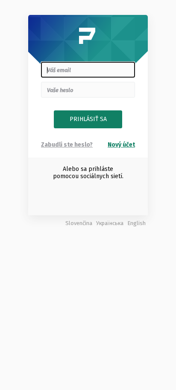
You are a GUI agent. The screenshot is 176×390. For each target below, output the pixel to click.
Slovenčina (78, 223)
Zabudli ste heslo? (67, 144)
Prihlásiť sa (88, 119)
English (136, 223)
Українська (109, 223)
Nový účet (121, 144)
